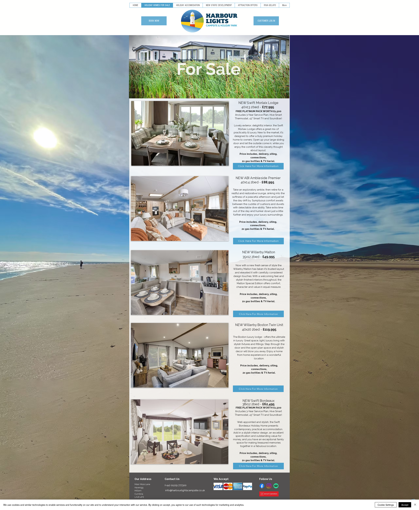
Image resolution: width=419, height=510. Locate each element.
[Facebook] (262, 486)
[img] (218, 486)
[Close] (415, 504)
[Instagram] (269, 486)
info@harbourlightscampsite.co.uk (185, 490)
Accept (404, 504)
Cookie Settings (386, 504)
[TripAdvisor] (276, 486)
